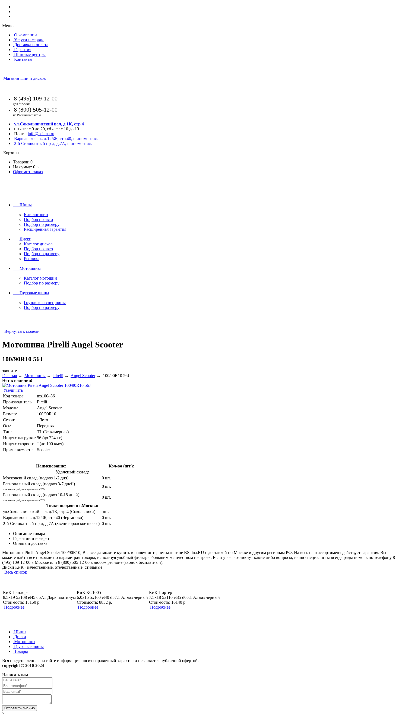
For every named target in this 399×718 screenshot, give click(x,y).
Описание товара (29, 533)
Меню (8, 25)
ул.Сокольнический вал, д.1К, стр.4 (49, 124)
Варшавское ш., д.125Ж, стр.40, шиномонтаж (56, 138)
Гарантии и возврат (31, 538)
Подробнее (14, 607)
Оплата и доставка (30, 543)
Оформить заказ (28, 171)
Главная (9, 375)
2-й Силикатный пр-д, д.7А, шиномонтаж (53, 143)
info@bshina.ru (41, 133)
